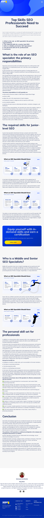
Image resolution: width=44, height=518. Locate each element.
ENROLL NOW (13, 242)
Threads (19, 509)
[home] (4, 2)
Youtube (19, 508)
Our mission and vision (29, 504)
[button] (42, 2)
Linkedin (19, 506)
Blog (27, 507)
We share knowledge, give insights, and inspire (6, 507)
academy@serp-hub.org (20, 504)
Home (27, 509)
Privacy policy (36, 505)
